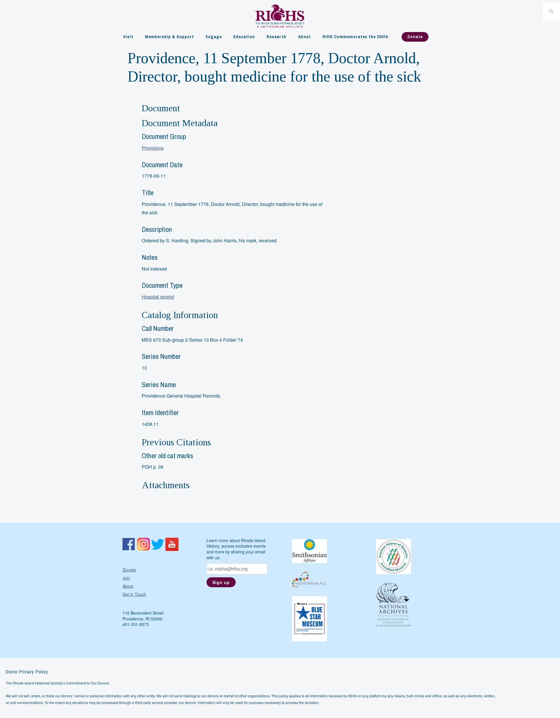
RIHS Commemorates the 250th (355, 36)
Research (276, 36)
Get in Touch (134, 594)
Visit (128, 36)
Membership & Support (169, 36)
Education (244, 36)
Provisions (153, 147)
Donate (415, 36)
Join (126, 578)
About (304, 36)
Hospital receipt (158, 296)
